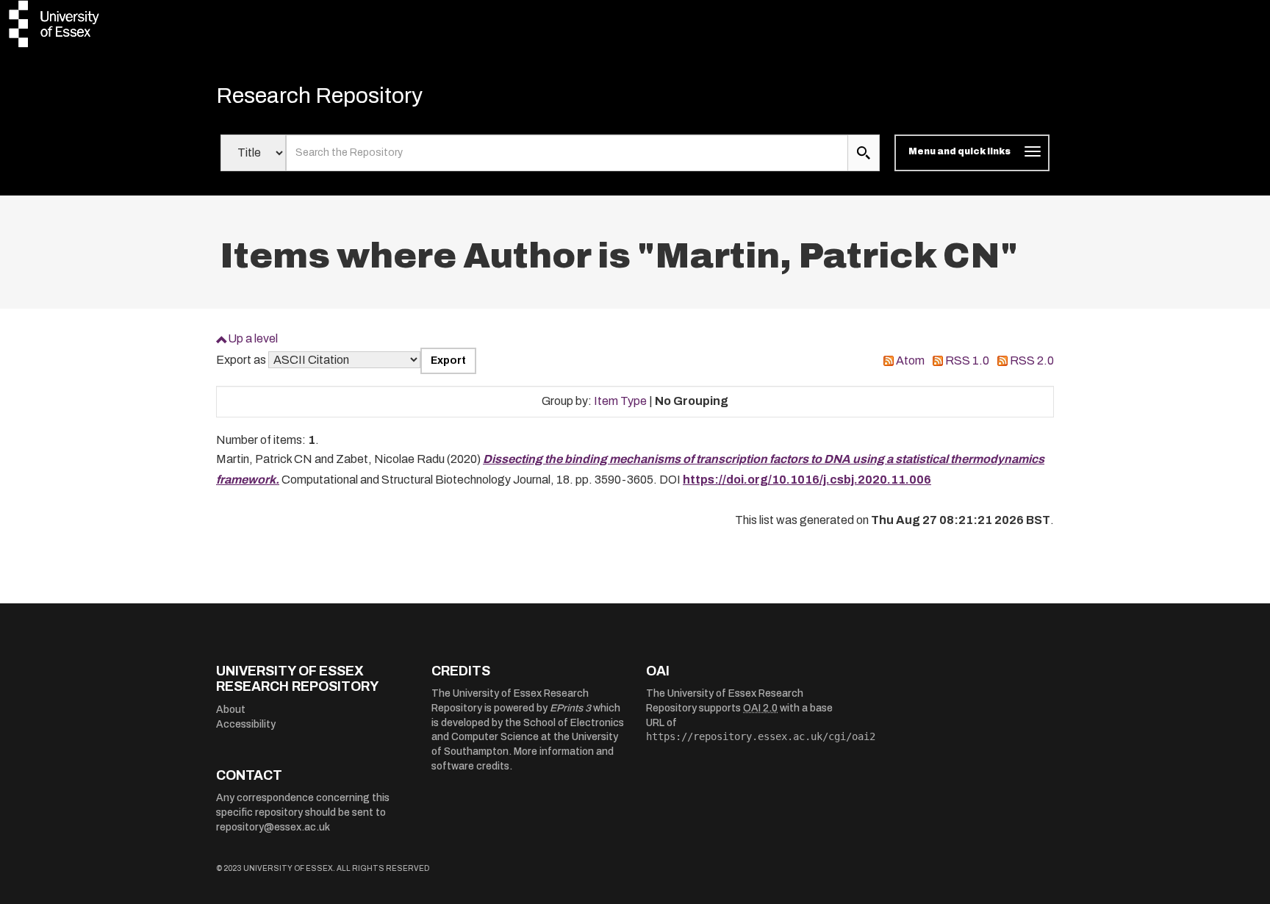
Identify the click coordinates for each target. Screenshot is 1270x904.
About (230, 709)
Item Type (620, 401)
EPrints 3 (570, 708)
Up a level (253, 338)
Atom (910, 360)
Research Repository (319, 95)
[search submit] (863, 152)
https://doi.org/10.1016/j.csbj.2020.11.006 (807, 479)
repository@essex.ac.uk (273, 827)
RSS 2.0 (1032, 360)
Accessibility (246, 724)
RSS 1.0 (967, 360)
